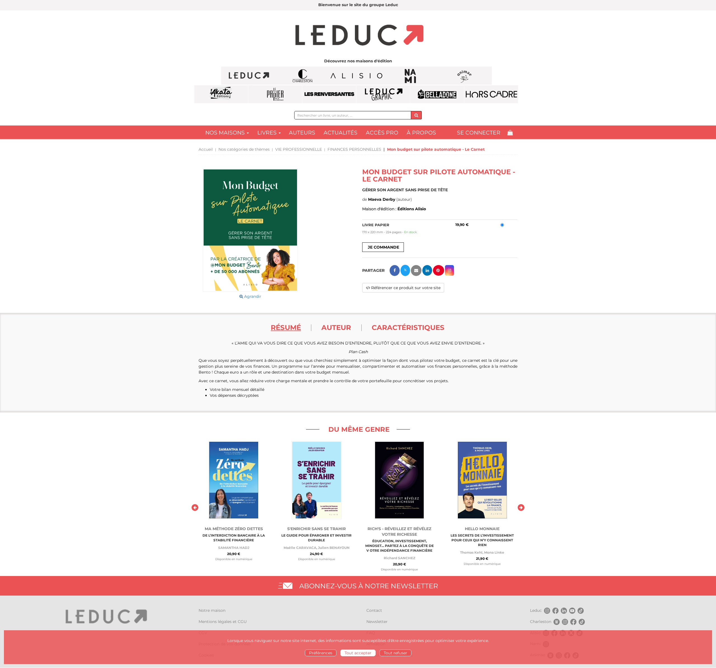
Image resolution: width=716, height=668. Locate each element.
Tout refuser (395, 652)
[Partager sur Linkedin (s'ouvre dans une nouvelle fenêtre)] (427, 270)
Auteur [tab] (336, 327)
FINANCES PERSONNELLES (354, 149)
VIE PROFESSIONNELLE (298, 149)
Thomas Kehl (471, 552)
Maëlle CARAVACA (300, 548)
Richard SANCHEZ (399, 558)
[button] (250, 230)
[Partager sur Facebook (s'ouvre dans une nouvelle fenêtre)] (395, 270)
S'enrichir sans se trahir (316, 528)
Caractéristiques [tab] (408, 327)
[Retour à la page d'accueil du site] (358, 35)
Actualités (340, 132)
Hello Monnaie (482, 528)
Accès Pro (382, 132)
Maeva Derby (381, 199)
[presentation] (195, 507)
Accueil (206, 149)
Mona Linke (494, 552)
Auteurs (302, 132)
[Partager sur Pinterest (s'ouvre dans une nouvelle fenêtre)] (438, 270)
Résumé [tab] (286, 327)
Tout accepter (358, 652)
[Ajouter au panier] (383, 247)
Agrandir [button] (252, 296)
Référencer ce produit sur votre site (405, 287)
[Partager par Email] (416, 270)
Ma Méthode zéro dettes (234, 528)
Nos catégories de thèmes (244, 149)
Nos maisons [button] (225, 132)
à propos (421, 132)
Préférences (320, 652)
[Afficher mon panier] (510, 132)
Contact (374, 610)
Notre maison (212, 610)
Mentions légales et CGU (223, 621)
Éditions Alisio (411, 208)
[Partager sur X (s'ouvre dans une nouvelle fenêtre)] (405, 270)
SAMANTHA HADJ (233, 548)
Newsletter (377, 621)
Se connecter (478, 132)
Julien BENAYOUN (334, 548)
